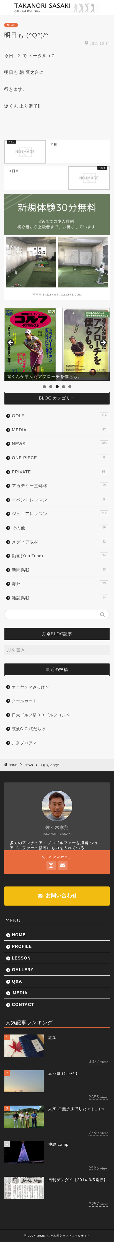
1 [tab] (44, 386)
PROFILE (22, 946)
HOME (19, 934)
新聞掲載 (59, 569)
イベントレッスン (58, 499)
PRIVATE (59, 472)
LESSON (21, 958)
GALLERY (22, 969)
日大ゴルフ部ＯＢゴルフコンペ (41, 715)
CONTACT (23, 1004)
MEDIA (59, 429)
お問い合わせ (60, 895)
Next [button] (103, 343)
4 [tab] (63, 386)
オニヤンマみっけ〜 (30, 687)
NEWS (11, 25)
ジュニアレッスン (59, 513)
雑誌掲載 (59, 597)
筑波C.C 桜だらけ (29, 729)
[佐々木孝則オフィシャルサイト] (57, 11)
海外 (59, 583)
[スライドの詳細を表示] (57, 344)
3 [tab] (57, 386)
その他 (59, 527)
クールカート (24, 701)
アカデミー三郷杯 (59, 485)
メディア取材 (59, 542)
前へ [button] (11, 343)
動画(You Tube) (59, 555)
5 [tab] (69, 386)
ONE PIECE (58, 457)
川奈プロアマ (24, 743)
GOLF (59, 415)
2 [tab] (50, 386)
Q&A (17, 981)
